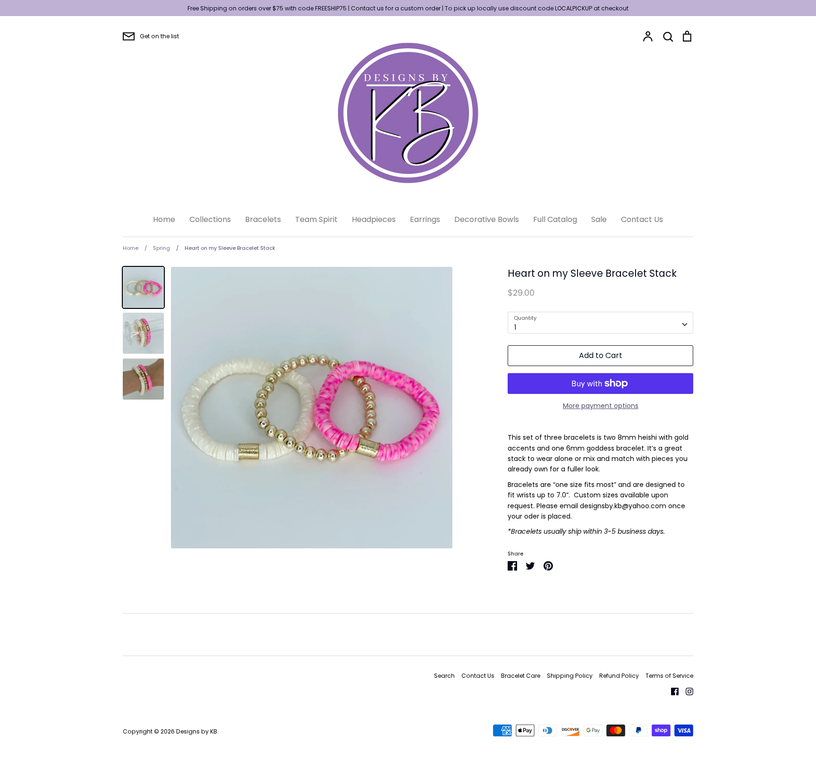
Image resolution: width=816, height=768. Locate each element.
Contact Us (642, 219)
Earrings (425, 219)
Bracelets (263, 219)
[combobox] (600, 322)
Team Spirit (316, 219)
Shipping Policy (570, 676)
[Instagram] (686, 691)
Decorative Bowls (486, 219)
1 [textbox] (515, 327)
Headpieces (374, 219)
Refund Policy (619, 676)
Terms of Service (669, 676)
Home (164, 219)
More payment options (600, 405)
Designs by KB (196, 731)
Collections (210, 219)
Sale (599, 219)
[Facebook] (671, 691)
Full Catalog (555, 219)
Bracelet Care (520, 676)
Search (444, 676)
